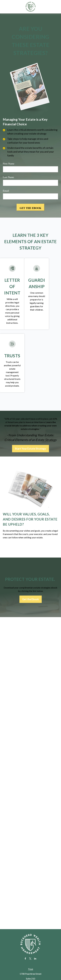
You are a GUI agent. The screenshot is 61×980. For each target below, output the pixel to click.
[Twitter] (30, 958)
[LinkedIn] (35, 958)
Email (6, 190)
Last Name (8, 177)
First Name (8, 163)
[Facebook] (25, 958)
